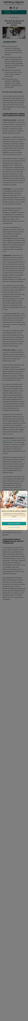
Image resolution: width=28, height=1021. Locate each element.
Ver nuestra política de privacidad (14, 527)
